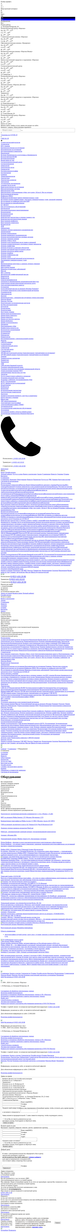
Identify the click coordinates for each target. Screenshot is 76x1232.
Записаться (4, 469)
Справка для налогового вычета (11, 766)
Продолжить (5, 1176)
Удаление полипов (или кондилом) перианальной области (20, 369)
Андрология (5, 144)
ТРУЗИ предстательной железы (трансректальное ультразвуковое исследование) (28, 353)
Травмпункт (5, 360)
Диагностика (5, 178)
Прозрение (4, 324)
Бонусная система (64, 479)
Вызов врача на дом (7, 160)
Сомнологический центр (9, 346)
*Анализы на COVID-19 (9, 135)
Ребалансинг (5, 335)
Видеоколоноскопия (7, 158)
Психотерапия (5, 331)
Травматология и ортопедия (10, 358)
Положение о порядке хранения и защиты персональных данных (23, 996)
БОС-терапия (5, 146)
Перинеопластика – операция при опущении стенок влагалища (22, 297)
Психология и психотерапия (10, 330)
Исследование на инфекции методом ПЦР (15, 201)
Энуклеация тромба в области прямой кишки (16, 412)
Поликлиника (5, 308)
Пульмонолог (5, 333)
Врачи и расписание (30, 474)
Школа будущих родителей (40, 743)
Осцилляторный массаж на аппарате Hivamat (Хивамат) (20, 289)
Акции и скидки (15, 973)
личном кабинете (35, 1157)
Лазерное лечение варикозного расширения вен (17, 230)
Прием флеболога (7, 321)
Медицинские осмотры (47, 1057)
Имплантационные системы (10, 189)
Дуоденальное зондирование (10, 183)
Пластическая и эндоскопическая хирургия (15, 303)
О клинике (4, 752)
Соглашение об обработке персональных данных (17, 991)
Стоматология (5, 351)
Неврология (5, 276)
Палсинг (4, 296)
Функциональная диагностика (11, 390)
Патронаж (16, 570)
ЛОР (2, 226)
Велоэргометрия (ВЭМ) (9, 157)
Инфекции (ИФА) (7, 196)
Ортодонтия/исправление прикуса (12, 285)
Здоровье (60, 474)
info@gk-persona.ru (7, 977)
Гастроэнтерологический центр (11, 162)
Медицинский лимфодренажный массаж (14, 274)
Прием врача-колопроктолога (11, 313)
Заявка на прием (8, 1123)
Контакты (4, 476)
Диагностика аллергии (8, 180)
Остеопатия (5, 287)
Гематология (5, 165)
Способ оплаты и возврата (10, 1000)
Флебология (5, 387)
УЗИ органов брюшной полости (12, 365)
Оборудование (22, 479)
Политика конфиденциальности (11, 993)
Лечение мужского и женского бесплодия (15, 248)
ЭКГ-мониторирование (9, 401)
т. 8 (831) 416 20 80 (19, 458)
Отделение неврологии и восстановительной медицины (20, 290)
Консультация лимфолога (9, 221)
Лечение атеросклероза (8, 233)
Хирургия (4, 394)
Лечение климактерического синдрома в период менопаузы (21, 244)
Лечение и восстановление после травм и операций (18, 242)
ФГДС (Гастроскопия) (8, 381)
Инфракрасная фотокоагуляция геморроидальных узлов (19, 198)
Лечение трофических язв (9, 255)
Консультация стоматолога (10, 223)
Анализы (55, 570)
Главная (3, 749)
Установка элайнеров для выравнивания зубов (16, 379)
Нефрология (5, 278)
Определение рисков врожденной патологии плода (18, 283)
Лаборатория (5, 228)
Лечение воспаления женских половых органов (17, 237)
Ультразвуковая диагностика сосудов (13, 372)
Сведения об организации (9, 481)
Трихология (5, 362)
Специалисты (25, 973)
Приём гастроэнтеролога (9, 322)
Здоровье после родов (8, 185)
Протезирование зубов (8, 326)
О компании (46, 474)
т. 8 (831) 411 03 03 (17, 462)
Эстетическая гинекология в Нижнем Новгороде (17, 413)
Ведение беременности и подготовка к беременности (19, 155)
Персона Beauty (6, 299)
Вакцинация (5, 153)
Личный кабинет (6, 474)
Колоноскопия (5, 212)
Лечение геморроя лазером (10, 239)
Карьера (55, 479)
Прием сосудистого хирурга (10, 319)
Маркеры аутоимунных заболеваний (13, 269)
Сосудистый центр (7, 349)
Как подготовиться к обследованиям (13, 206)
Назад (3, 472)
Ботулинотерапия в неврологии (11, 151)
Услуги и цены (18, 474)
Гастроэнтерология (7, 164)
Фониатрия (4, 388)
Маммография (5, 265)
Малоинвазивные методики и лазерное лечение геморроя (20, 264)
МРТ (2, 262)
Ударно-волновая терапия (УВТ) (12, 371)
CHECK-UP (5, 138)
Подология (4, 306)
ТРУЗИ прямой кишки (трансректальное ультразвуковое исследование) (25, 355)
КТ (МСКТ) (5, 205)
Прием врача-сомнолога (9, 315)
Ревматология (5, 337)
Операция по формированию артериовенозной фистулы (20, 281)
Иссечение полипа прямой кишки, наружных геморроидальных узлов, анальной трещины (31, 199)
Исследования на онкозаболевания (12, 203)
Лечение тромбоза (7, 253)
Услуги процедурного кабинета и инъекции (15, 376)
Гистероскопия (6, 173)
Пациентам (37, 479)
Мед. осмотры (5, 272)
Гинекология (5, 169)
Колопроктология (7, 214)
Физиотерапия (6, 385)
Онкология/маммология (9, 280)
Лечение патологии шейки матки (12, 251)
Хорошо (57, 1222)
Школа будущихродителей (40, 572)
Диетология (5, 182)
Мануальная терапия (8, 267)
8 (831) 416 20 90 (18, 582)
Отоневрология (6, 292)
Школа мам (4, 399)
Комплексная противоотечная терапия (14, 219)
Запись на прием (6, 593)
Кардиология (5, 208)
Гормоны (4, 174)
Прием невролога (7, 317)
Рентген (3, 340)
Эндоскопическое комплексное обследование (16, 408)
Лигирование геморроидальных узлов (14, 260)
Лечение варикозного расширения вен (14, 235)
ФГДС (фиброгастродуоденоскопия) (13, 383)
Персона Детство (6, 301)
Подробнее (4, 1230)
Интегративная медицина (9, 194)
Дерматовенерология (8, 176)
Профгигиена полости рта (10, 328)
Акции (39, 474)
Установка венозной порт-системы (12, 378)
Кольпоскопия (5, 215)
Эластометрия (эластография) (11, 403)
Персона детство (6, 739)
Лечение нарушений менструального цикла (15, 249)
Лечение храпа (6, 256)
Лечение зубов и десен (8, 240)
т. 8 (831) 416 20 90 (19, 466)
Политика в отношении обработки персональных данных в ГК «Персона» (26, 994)
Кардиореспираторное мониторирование (15, 210)
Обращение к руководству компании (13, 770)
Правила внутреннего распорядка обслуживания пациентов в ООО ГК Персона (28, 1003)
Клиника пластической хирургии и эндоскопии (40, 975)
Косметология (5, 224)
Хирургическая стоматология (11, 392)
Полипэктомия (6, 310)
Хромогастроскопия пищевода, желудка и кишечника (19, 396)
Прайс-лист (5, 998)
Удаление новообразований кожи (12, 367)
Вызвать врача (17, 593)
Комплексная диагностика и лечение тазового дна (18, 217)
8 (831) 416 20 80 (18, 576)
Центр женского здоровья (9, 397)
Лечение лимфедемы (8, 246)
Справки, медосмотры (17, 572)
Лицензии (13, 479)
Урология (4, 374)
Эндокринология (6, 406)
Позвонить (12, 1230)
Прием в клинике (7, 570)
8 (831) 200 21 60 (6, 1192)
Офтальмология (6, 294)
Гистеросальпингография (9, 171)
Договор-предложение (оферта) (11, 1002)
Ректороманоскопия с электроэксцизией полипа (17, 338)
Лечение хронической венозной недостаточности (17, 258)
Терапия (3, 356)
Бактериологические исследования (12, 148)
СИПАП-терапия (6, 342)
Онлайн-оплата (10, 472)
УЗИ (2, 363)
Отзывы (66, 474)
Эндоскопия (5, 410)
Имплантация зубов (7, 190)
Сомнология (5, 347)
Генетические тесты (7, 167)
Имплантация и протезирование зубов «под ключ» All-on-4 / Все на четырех (26, 192)
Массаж (3, 271)
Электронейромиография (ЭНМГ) (12, 404)
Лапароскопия (5, 231)
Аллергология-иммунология (10, 142)
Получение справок (7, 312)
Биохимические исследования (11, 149)
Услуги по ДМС (46, 479)
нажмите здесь (37, 1227)
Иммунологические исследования (12, 187)
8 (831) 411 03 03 (17, 579)
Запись (3, 611)
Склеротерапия (6, 344)
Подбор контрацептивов (9, 305)
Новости (54, 474)
